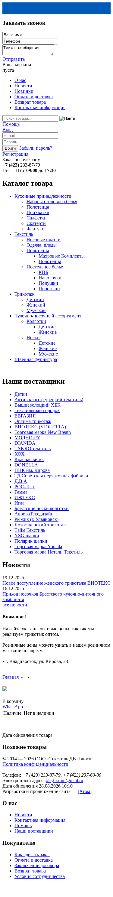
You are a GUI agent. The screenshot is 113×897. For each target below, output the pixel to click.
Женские (48, 332)
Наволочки (50, 277)
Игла (19, 502)
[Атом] (85, 791)
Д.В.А (20, 481)
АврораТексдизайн (34, 513)
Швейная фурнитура (35, 359)
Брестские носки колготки (41, 508)
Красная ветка (29, 459)
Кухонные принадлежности (42, 196)
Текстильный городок (37, 410)
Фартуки (36, 228)
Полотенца (38, 207)
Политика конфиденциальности (35, 764)
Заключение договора (36, 865)
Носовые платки (44, 239)
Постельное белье (45, 266)
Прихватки (38, 212)
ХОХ (19, 454)
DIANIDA (25, 443)
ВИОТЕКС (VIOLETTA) (40, 426)
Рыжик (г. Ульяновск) (36, 519)
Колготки (36, 321)
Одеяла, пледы (42, 245)
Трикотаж (24, 294)
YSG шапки (26, 535)
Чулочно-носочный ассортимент (47, 315)
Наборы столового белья (52, 201)
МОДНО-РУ (27, 437)
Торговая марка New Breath (42, 432)
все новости (14, 604)
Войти (10, 148)
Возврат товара (30, 102)
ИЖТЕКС (24, 497)
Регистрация (15, 154)
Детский (35, 299)
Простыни (49, 288)
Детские (47, 326)
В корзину (13, 701)
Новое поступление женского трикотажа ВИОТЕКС (56, 583)
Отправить (13, 59)
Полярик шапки (30, 541)
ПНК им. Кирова (32, 470)
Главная (10, 677)
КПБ (43, 272)
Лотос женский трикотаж (40, 524)
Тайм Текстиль (29, 530)
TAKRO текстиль (32, 448)
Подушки (48, 283)
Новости (23, 85)
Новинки (23, 91)
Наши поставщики (33, 831)
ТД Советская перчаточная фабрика (51, 475)
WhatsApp (12, 706)
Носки (33, 337)
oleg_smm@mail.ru (64, 780)
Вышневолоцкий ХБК (37, 405)
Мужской (36, 310)
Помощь (11, 124)
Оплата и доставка (33, 96)
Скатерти (36, 223)
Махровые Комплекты (62, 255)
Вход (7, 129)
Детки (20, 394)
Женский (36, 304)
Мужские (48, 353)
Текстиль (23, 234)
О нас (20, 80)
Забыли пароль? (35, 148)
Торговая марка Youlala (38, 546)
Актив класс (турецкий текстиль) (48, 399)
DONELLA (26, 464)
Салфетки (37, 217)
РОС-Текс (24, 486)
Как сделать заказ (32, 854)
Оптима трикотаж (32, 421)
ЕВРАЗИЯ (25, 415)
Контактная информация (39, 107)
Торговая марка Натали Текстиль (48, 551)
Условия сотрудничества (39, 876)
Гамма (20, 492)
